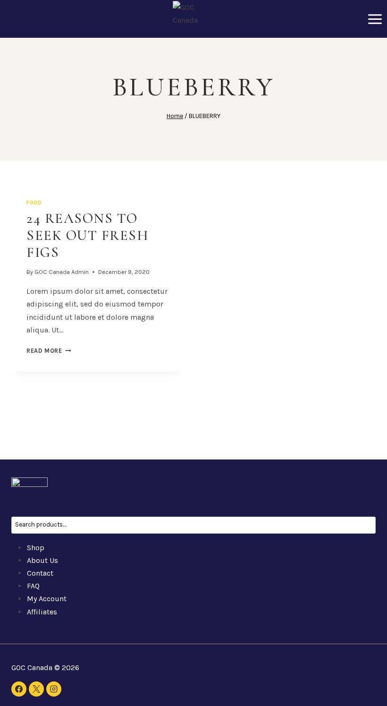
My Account (47, 598)
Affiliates (42, 611)
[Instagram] (53, 689)
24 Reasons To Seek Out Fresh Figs (87, 235)
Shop (35, 547)
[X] (36, 689)
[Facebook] (18, 689)
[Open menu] (374, 19)
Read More (48, 350)
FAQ (33, 585)
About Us (42, 560)
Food (34, 203)
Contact (40, 573)
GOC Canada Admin (61, 271)
